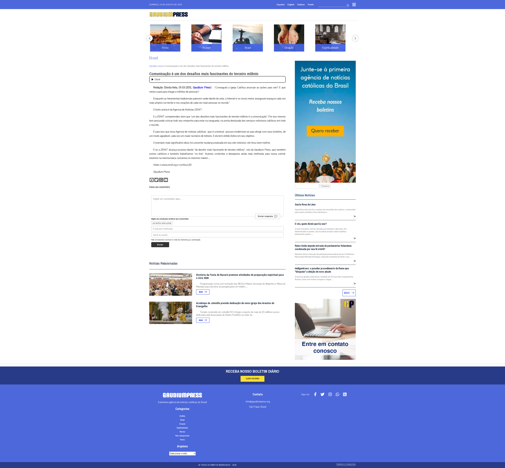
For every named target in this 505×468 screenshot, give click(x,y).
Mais (201, 292)
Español (280, 4)
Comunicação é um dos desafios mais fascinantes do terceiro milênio (203, 73)
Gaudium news (156, 66)
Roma (182, 440)
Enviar (160, 244)
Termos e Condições (346, 464)
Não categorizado (182, 436)
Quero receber (252, 379)
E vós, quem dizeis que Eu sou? (311, 224)
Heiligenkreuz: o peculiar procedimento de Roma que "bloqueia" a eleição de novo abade (322, 270)
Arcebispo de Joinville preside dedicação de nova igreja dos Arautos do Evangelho (235, 305)
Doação (182, 424)
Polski (311, 4)
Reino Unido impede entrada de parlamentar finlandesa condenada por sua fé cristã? (323, 247)
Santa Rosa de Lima (305, 204)
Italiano (301, 4)
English (290, 4)
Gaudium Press (201, 87)
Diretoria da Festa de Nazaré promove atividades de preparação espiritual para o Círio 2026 (240, 276)
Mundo (182, 432)
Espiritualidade (182, 428)
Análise (182, 416)
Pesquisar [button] (325, 186)
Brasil (153, 58)
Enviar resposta (265, 216)
